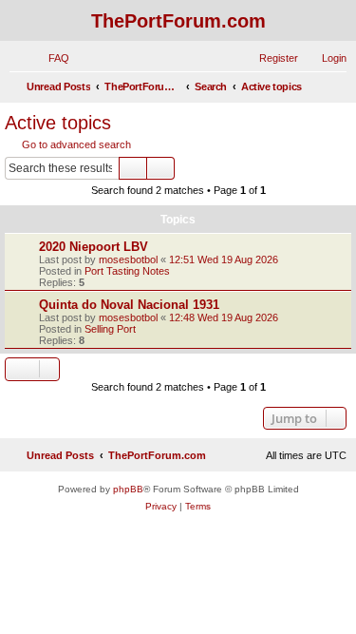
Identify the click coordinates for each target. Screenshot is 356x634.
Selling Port (110, 329)
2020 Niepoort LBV (93, 247)
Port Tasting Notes (127, 271)
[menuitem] (50, 58)
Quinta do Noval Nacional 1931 (129, 305)
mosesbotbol (128, 259)
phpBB (128, 489)
